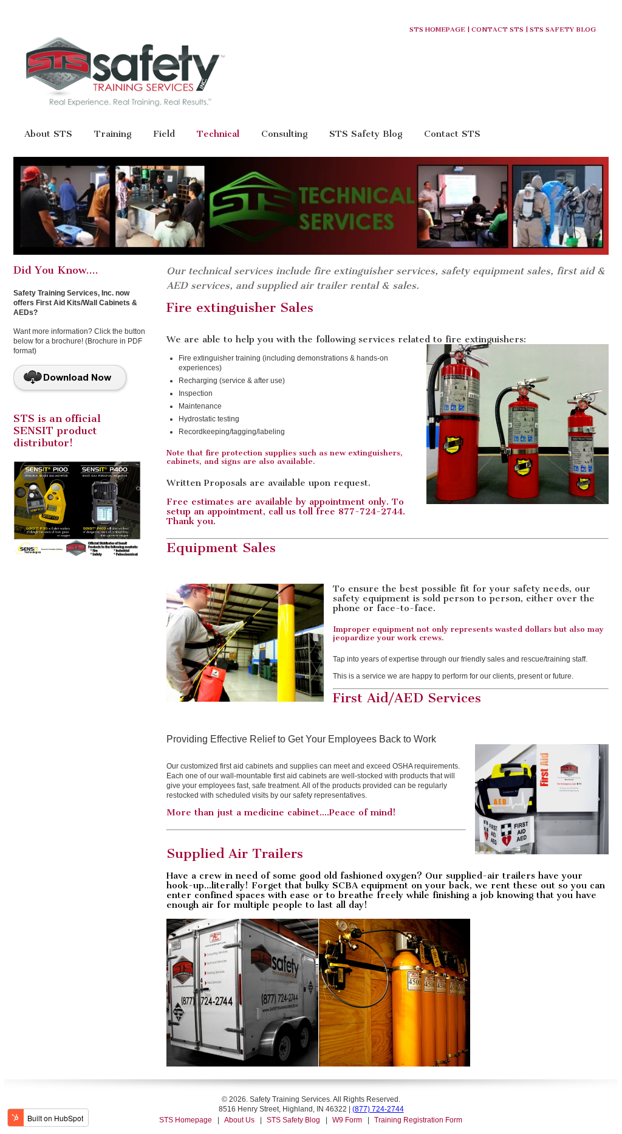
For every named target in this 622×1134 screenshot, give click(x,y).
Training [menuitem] (112, 133)
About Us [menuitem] (239, 1120)
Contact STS (497, 29)
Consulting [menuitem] (284, 133)
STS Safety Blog (563, 29)
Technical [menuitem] (218, 133)
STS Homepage (437, 29)
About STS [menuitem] (48, 133)
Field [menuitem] (164, 133)
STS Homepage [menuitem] (185, 1120)
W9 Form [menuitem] (347, 1120)
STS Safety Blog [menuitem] (365, 133)
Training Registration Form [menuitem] (418, 1120)
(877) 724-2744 (378, 1109)
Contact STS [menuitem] (452, 133)
